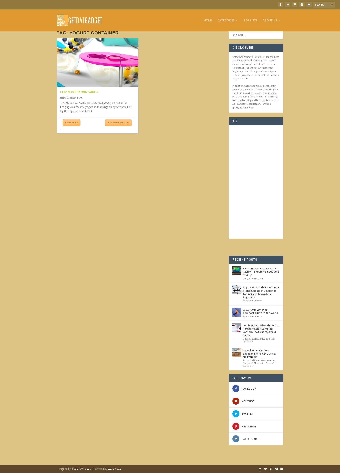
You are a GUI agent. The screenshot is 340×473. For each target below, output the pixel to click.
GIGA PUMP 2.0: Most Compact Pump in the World (260, 311)
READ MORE (71, 122)
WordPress (114, 469)
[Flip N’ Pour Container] (97, 62)
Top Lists (250, 20)
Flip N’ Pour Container (79, 92)
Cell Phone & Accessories (262, 360)
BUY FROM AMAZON (118, 122)
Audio (246, 360)
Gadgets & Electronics (254, 278)
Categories (225, 20)
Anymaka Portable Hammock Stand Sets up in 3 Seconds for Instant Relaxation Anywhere (261, 292)
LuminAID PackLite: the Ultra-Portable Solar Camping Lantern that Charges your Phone (261, 330)
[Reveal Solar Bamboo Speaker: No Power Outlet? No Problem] (236, 352)
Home (208, 20)
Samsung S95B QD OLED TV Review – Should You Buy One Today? (261, 272)
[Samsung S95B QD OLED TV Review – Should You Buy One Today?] (236, 270)
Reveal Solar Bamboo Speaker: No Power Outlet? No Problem (259, 353)
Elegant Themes (81, 469)
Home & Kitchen (68, 97)
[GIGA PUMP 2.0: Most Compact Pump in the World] (236, 312)
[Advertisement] (256, 182)
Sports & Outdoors (252, 300)
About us (270, 20)
